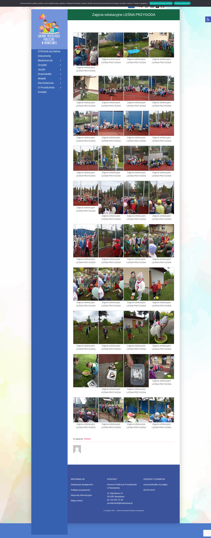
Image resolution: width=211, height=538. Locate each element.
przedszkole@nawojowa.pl (120, 503)
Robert (87, 439)
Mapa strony (77, 500)
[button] (208, 19)
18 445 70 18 (116, 500)
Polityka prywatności (80, 490)
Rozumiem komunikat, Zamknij (161, 3)
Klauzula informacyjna (81, 495)
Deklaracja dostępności (82, 484)
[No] (208, 3)
